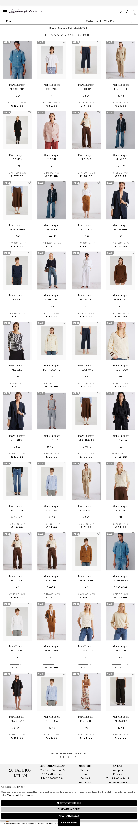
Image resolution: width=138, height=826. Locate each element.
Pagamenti (85, 782)
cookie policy (118, 770)
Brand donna (57, 28)
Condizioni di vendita (117, 782)
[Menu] (5, 11)
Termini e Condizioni (117, 778)
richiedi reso (69, 822)
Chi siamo (85, 770)
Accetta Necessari (69, 816)
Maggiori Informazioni (20, 795)
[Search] (127, 11)
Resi (85, 774)
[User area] (121, 11)
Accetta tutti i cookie (69, 803)
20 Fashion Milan (25, 11)
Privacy (117, 774)
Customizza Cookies (69, 809)
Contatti (85, 778)
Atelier (51, 823)
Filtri (6, 20)
